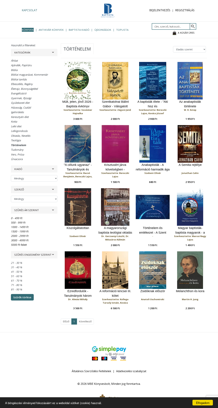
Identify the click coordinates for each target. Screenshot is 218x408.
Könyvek (28, 29)
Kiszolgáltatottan (78, 228)
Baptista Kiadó (79, 29)
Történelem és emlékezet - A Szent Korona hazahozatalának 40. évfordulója (153, 230)
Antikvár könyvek (51, 29)
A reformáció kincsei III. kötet (115, 293)
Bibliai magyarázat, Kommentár (29, 74)
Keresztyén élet (20, 117)
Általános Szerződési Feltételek (91, 371)
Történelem (18, 145)
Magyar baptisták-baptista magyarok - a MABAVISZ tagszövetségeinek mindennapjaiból (190, 230)
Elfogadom (202, 402)
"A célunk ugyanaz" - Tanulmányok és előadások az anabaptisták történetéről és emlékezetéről (78, 167)
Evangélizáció (18, 93)
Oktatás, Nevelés (20, 135)
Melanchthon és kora (190, 291)
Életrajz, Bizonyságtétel (24, 88)
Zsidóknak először (152, 291)
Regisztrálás (184, 10)
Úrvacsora (17, 159)
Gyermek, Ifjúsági (21, 98)
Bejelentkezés (159, 10)
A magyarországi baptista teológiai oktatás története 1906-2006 (115, 230)
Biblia (14, 70)
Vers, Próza (17, 154)
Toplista (122, 29)
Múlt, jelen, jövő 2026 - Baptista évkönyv (77, 104)
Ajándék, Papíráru (21, 65)
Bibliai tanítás (19, 79)
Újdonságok (102, 29)
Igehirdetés (17, 112)
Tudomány (17, 149)
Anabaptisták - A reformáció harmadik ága (153, 167)
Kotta (14, 121)
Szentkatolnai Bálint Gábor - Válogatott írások (115, 104)
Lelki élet (16, 126)
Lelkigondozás (19, 131)
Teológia (16, 140)
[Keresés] (193, 26)
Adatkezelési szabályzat (131, 371)
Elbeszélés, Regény (22, 84)
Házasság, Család (21, 107)
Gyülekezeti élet (20, 102)
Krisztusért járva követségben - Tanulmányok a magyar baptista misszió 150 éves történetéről (115, 167)
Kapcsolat (29, 10)
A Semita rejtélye (190, 165)
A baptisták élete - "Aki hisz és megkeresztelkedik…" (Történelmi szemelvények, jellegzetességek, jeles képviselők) (152, 104)
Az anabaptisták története (190, 104)
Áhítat (14, 60)
